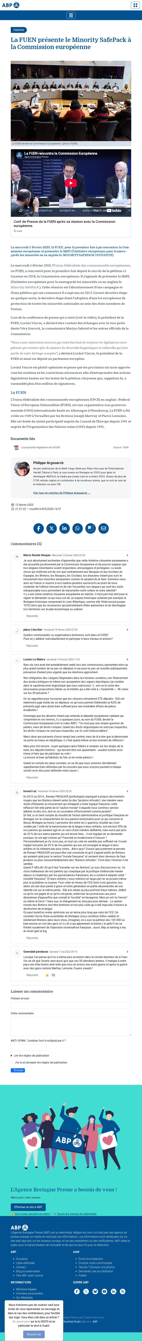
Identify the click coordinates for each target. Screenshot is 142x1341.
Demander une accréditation (96, 1271)
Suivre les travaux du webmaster (77, 1213)
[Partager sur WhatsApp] (77, 528)
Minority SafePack (25, 287)
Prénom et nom (20, 998)
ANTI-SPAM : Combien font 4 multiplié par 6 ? (38, 1040)
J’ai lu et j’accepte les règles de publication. (41, 1062)
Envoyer (18, 1070)
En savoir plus (21, 1321)
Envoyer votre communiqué (95, 1263)
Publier (83, 1275)
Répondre (32, 616)
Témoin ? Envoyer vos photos (97, 1267)
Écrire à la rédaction (91, 1258)
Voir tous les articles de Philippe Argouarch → (61, 492)
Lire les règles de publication (31, 1055)
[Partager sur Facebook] (38, 528)
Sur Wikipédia (24, 1297)
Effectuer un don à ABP (28, 1207)
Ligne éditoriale (25, 1263)
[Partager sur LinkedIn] (64, 528)
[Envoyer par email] (103, 528)
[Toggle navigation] (135, 5)
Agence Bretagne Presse (65, 1317)
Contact (21, 1267)
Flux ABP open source (29, 1275)
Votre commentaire (22, 1013)
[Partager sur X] (51, 528)
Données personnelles (29, 1293)
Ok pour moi (34, 1334)
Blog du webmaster (28, 1271)
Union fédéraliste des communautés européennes (92, 265)
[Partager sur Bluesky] (90, 528)
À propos (22, 1258)
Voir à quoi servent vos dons (32, 1213)
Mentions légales (26, 1289)
